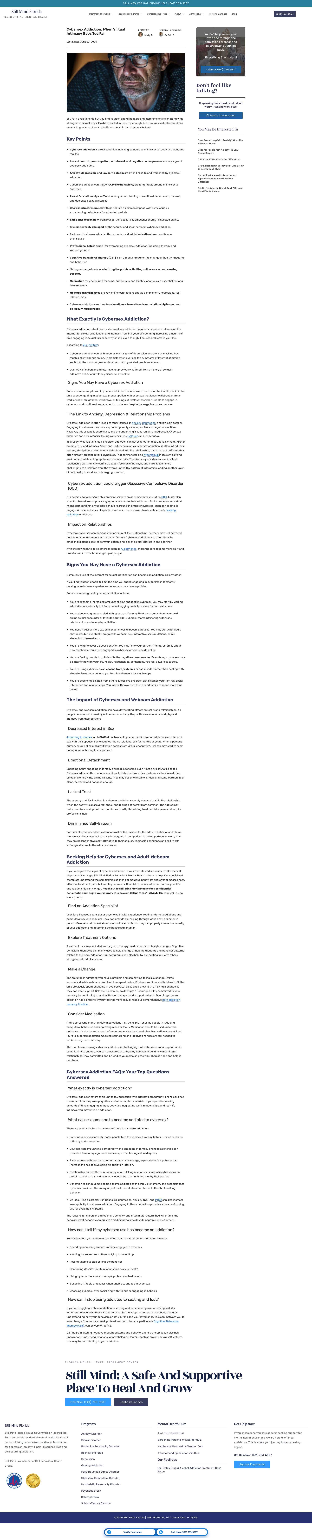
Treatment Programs (128, 13)
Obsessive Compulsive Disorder (100, 1478)
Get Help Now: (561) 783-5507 (253, 1455)
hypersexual (151, 454)
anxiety (136, 422)
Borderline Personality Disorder (100, 1446)
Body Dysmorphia (92, 1452)
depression (149, 422)
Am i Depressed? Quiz (171, 1433)
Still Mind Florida (26, 11)
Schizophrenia (90, 1497)
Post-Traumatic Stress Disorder (100, 1471)
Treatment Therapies (99, 13)
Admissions (195, 13)
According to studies (79, 737)
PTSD (158, 1199)
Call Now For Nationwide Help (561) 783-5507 (156, 3)
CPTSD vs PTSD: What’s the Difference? (219, 159)
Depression (88, 1459)
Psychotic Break (91, 1490)
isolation (133, 436)
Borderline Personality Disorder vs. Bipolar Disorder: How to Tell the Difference (217, 178)
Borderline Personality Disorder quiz (180, 1439)
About (178, 13)
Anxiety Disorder (91, 1433)
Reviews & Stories (218, 13)
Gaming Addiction (92, 1465)
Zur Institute (90, 344)
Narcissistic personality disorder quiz (180, 1446)
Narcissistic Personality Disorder (100, 1484)
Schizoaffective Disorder (96, 1503)
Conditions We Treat (157, 13)
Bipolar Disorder (91, 1440)
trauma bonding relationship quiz (179, 1453)
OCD (164, 497)
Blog (234, 13)
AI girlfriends (128, 548)
